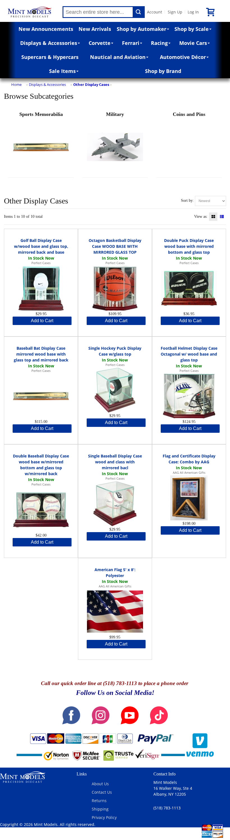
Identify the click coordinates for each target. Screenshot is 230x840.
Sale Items (62, 71)
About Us (100, 783)
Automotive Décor (183, 57)
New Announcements (46, 29)
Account (154, 12)
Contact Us (102, 792)
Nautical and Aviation (118, 57)
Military (115, 114)
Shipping (100, 809)
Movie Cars (193, 43)
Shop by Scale (191, 29)
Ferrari (130, 43)
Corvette (100, 43)
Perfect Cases (40, 263)
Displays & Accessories (48, 43)
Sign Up (175, 12)
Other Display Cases (91, 84)
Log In (193, 12)
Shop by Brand (163, 71)
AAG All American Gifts (189, 472)
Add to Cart (42, 320)
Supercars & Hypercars (50, 57)
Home (16, 84)
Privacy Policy (104, 817)
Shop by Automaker (141, 29)
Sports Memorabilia (41, 114)
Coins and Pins (189, 114)
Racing (159, 43)
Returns (99, 800)
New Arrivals (95, 29)
